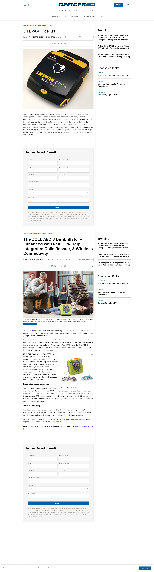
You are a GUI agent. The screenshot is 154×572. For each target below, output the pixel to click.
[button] (24, 5)
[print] (92, 43)
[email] (65, 43)
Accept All (145, 568)
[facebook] (52, 43)
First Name (32, 160)
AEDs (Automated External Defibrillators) (37, 25)
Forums (65, 16)
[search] (28, 5)
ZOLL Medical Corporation (41, 259)
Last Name (63, 160)
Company (31, 174)
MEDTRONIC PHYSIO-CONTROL (43, 37)
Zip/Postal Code (33, 182)
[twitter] (58, 43)
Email (30, 167)
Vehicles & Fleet (89, 16)
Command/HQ (76, 16)
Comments (31, 197)
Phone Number (64, 167)
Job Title (62, 174)
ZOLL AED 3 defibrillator (65, 419)
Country (31, 189)
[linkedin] (55, 43)
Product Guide (55, 16)
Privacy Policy (58, 567)
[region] (77, 568)
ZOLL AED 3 (28, 331)
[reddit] (61, 43)
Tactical (101, 16)
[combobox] (58, 193)
